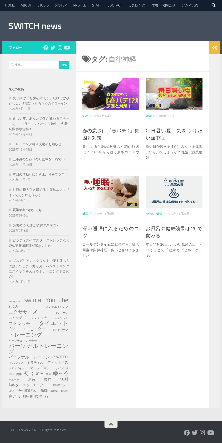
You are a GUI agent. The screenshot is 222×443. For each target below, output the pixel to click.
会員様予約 (136, 5)
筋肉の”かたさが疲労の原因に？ (36, 225)
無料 (64, 379)
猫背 (11, 390)
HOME (10, 5)
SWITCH (32, 300)
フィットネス (57, 362)
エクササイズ (23, 312)
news (150, 214)
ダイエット (53, 323)
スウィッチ (38, 318)
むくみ (13, 306)
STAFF (96, 5)
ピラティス (35, 362)
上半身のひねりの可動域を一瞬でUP (39, 159)
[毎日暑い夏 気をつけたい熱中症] (174, 94)
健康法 (86, 214)
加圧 (40, 373)
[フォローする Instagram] (59, 47)
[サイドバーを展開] (214, 47)
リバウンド (61, 368)
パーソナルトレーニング (38, 348)
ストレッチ (19, 323)
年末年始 (14, 379)
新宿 (31, 379)
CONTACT (115, 5)
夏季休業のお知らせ (27, 210)
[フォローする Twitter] (53, 47)
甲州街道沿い (27, 391)
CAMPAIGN (190, 5)
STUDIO (43, 5)
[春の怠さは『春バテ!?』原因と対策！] (110, 94)
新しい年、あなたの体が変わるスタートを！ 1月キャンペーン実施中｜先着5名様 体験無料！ (39, 123)
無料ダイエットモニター (28, 385)
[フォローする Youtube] (66, 47)
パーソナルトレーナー (23, 340)
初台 (29, 373)
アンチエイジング (57, 306)
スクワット (61, 318)
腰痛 (38, 396)
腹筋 (46, 396)
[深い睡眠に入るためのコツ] (110, 192)
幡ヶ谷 (60, 373)
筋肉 (44, 390)
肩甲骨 (28, 396)
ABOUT (26, 5)
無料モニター (60, 385)
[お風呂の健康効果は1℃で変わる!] (174, 192)
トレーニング (25, 334)
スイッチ (16, 318)
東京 (47, 379)
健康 (19, 374)
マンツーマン (39, 368)
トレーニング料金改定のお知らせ (37, 144)
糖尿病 (54, 391)
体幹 (11, 374)
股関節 (64, 390)
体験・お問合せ (163, 5)
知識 (85, 116)
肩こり (15, 396)
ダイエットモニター (27, 329)
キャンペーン (60, 312)
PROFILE (79, 5)
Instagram (14, 301)
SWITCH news (35, 26)
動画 (48, 374)
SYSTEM (61, 5)
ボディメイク (16, 368)
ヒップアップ (16, 362)
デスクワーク (60, 329)
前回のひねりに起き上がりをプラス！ (40, 174)
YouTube (57, 300)
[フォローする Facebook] (46, 47)
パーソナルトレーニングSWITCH (38, 356)
